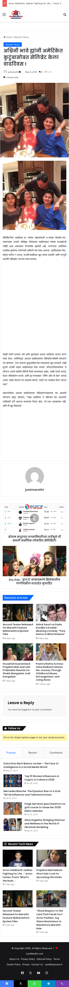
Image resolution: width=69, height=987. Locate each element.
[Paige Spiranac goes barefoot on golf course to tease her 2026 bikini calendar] (13, 808)
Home (9, 37)
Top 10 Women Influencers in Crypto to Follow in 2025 (41, 777)
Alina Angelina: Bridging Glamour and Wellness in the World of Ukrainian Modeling (44, 823)
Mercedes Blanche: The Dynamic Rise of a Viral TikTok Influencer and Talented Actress (32, 792)
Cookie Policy (14, 964)
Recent (32, 752)
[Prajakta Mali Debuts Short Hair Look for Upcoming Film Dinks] (51, 858)
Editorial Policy (44, 959)
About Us (14, 959)
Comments (56, 752)
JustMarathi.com (34, 953)
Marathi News (21, 37)
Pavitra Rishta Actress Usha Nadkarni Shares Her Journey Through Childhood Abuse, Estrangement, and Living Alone (49, 672)
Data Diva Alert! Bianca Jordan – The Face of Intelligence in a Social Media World (31, 765)
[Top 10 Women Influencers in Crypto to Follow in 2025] (13, 780)
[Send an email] (20, 72)
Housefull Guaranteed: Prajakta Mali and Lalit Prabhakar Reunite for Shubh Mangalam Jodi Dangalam (17, 670)
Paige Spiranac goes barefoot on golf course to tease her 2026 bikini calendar (44, 807)
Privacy (26, 964)
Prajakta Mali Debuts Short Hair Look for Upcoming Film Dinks (49, 873)
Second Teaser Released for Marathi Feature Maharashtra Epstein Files (18, 629)
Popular (11, 752)
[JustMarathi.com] (15, 14)
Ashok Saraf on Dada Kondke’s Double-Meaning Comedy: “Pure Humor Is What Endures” (50, 629)
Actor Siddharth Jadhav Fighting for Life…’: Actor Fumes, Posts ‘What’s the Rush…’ (17, 875)
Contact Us (37, 964)
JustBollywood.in (53, 964)
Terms (56, 959)
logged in (26, 709)
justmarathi (13, 72)
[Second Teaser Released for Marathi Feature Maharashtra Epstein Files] (18, 612)
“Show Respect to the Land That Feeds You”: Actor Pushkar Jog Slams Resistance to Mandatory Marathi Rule (49, 919)
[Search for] (64, 15)
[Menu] (4, 15)
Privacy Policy (28, 959)
